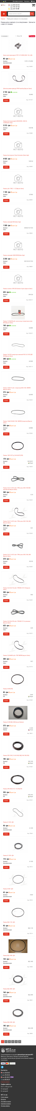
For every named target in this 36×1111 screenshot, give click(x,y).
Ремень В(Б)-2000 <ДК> (9, 989)
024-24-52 (15, 5)
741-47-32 (15, 7)
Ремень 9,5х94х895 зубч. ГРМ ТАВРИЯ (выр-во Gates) (16, 655)
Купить (6, 67)
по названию (4, 36)
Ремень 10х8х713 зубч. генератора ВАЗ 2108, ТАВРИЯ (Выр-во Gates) (16, 388)
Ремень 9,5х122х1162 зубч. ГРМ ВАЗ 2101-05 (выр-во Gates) (16, 588)
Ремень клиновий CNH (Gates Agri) (12, 222)
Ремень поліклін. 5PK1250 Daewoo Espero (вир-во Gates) (17, 288)
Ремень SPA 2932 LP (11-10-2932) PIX (12, 788)
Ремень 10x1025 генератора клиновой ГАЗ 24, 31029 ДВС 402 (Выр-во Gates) (18, 355)
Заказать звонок (5, 1082)
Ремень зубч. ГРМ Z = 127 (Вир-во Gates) (13, 188)
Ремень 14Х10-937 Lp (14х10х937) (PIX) (13, 455)
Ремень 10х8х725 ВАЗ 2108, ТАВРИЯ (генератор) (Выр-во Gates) (17, 421)
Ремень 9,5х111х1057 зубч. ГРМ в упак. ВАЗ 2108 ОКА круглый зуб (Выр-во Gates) (16, 488)
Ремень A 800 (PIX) (8, 688)
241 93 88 (14, 9)
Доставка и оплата (18, 1)
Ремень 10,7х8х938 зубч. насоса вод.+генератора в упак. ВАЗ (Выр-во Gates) (18, 321)
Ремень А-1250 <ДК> (8, 822)
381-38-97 (6, 1077)
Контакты (26, 1)
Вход (33, 1)
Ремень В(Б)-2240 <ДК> (9, 1022)
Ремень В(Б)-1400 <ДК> (9, 955)
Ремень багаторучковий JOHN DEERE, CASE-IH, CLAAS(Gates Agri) (15, 121)
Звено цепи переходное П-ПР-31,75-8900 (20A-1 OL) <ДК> (18, 55)
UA (5, 1)
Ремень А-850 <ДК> (8, 889)
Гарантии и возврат (6, 1103)
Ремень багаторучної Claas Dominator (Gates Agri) (16, 155)
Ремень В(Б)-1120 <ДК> (9, 922)
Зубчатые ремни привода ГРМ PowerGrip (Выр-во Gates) (17, 88)
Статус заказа (4, 1097)
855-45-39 (6, 1079)
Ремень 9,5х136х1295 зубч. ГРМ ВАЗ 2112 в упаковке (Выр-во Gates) (16, 622)
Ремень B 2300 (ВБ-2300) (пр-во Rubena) (13, 722)
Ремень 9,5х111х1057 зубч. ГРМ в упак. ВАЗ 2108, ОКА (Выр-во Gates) (17, 522)
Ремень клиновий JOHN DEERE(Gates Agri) (14, 255)
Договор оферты (5, 1106)
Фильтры (32, 36)
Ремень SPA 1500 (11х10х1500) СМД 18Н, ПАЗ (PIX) (16, 755)
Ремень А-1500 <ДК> (8, 855)
